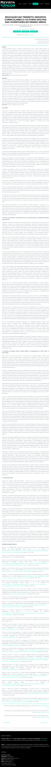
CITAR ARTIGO (17, 31)
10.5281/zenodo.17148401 (29, 34)
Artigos (30, 3)
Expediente (47, 3)
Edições (25, 3)
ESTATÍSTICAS (34, 31)
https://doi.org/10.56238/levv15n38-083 (19, 593)
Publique (35, 3)
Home (20, 3)
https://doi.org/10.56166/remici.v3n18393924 (11, 645)
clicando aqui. (44, 740)
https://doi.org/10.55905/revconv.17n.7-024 (11, 629)
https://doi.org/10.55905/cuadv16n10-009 (11, 669)
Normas (41, 3)
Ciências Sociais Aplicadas (23, 29)
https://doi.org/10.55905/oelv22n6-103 (10, 637)
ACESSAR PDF (25, 31)
